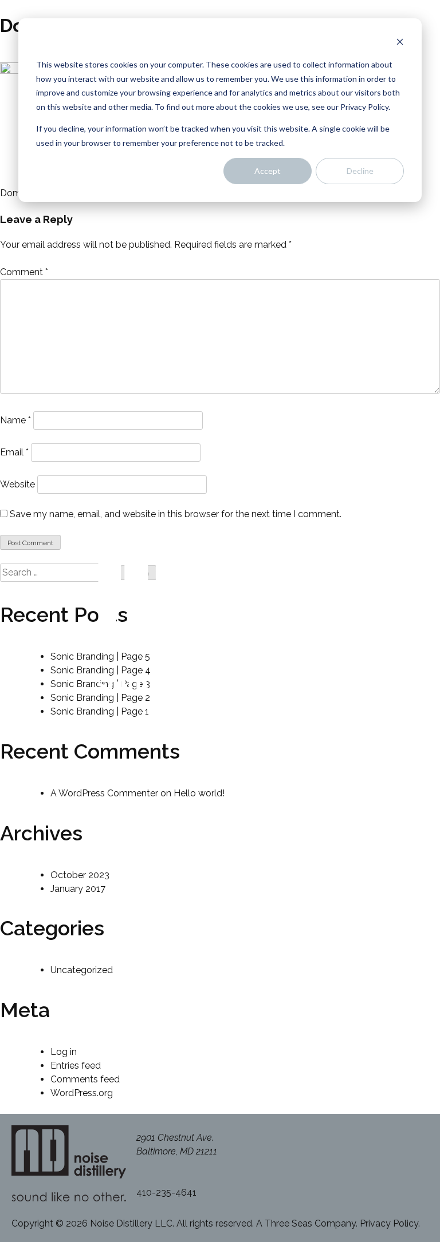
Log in (63, 1051)
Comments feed (85, 1079)
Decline (360, 171)
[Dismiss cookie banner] (400, 43)
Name (15, 420)
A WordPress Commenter (104, 793)
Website (17, 484)
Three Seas (288, 1223)
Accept (267, 171)
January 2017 (77, 888)
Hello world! (199, 793)
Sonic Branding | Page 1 (99, 711)
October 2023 (79, 875)
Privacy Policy (389, 1223)
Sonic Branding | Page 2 (100, 697)
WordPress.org (81, 1093)
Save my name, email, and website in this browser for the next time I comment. (175, 514)
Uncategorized (81, 970)
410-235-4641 (166, 1192)
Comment (24, 272)
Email (14, 452)
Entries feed (75, 1065)
